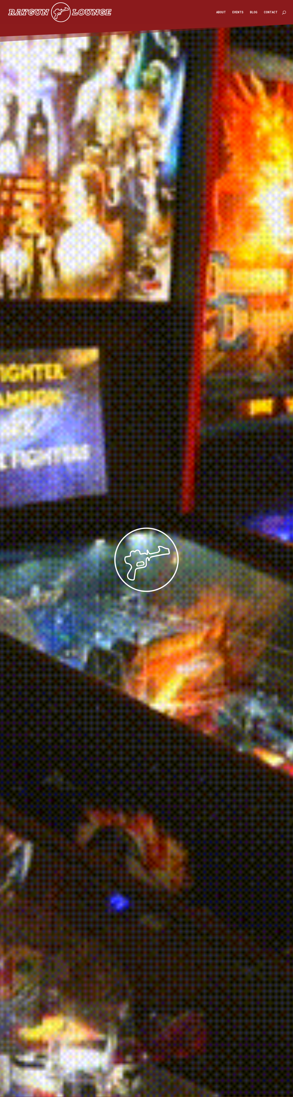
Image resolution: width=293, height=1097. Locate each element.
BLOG (253, 12)
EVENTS (237, 12)
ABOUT (221, 12)
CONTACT (271, 12)
